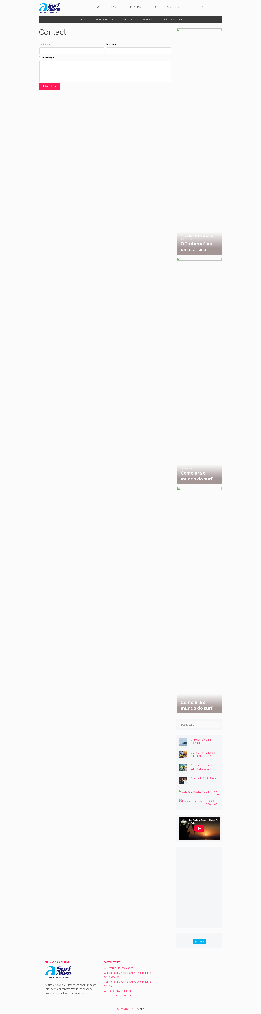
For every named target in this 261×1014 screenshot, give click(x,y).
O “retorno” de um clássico (118, 967)
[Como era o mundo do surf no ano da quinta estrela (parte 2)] (199, 482)
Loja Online (197, 6)
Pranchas (134, 6)
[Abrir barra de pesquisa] (216, 7)
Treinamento (145, 19)
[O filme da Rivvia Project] (183, 782)
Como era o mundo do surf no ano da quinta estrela (203, 768)
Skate (114, 6)
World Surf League (107, 19)
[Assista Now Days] (190, 801)
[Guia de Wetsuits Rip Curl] (195, 791)
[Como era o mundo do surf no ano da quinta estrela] (199, 711)
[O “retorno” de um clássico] (199, 252)
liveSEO (140, 1009)
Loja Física (173, 6)
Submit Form (49, 86)
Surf (99, 6)
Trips (153, 6)
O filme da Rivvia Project (204, 778)
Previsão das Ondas (170, 19)
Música (128, 19)
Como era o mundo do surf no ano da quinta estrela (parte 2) (203, 755)
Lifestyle (84, 19)
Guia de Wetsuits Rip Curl (118, 995)
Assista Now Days (211, 802)
